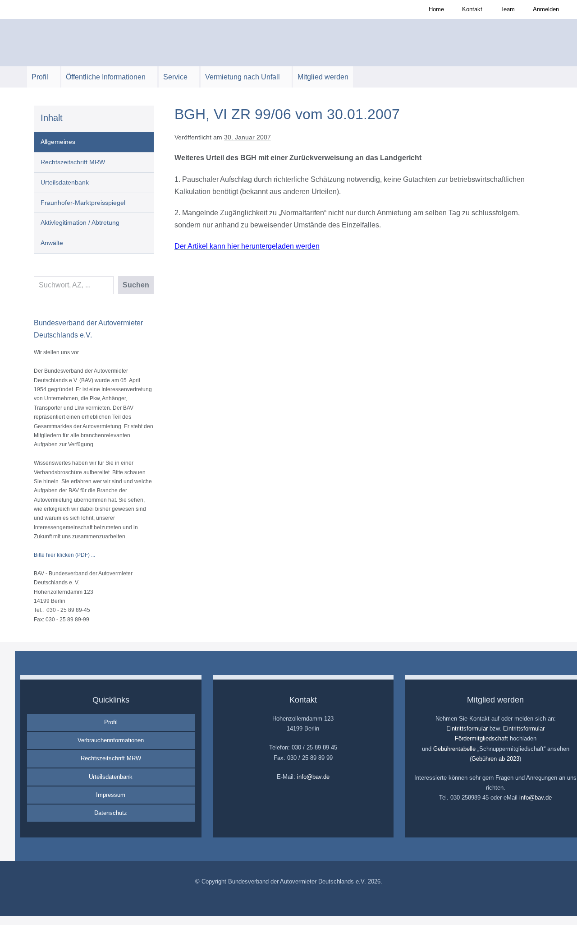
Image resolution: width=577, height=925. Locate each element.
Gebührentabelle (454, 748)
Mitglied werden (323, 77)
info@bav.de (313, 776)
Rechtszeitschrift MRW (73, 162)
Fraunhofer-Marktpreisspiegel (83, 202)
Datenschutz (110, 812)
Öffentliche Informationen (106, 77)
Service (176, 77)
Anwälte (52, 242)
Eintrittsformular (467, 728)
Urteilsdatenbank (65, 182)
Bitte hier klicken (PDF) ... (64, 555)
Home (436, 9)
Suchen (136, 285)
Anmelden (546, 9)
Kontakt (472, 9)
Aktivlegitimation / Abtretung (80, 222)
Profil (41, 77)
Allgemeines (58, 141)
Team (507, 9)
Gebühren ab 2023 (495, 758)
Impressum (110, 794)
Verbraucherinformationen (111, 740)
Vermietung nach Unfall (243, 77)
